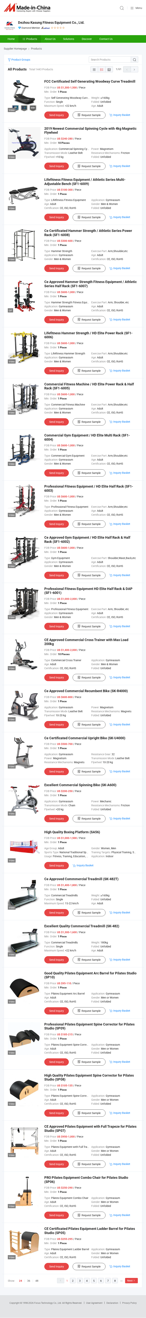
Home (11, 39)
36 (28, 1280)
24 (20, 1280)
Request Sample (91, 115)
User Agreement (94, 1302)
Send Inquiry (56, 115)
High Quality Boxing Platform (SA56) (72, 832)
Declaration (112, 1302)
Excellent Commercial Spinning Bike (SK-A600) (80, 785)
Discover (87, 39)
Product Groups (20, 59)
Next (130, 1280)
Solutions (68, 39)
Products (31, 39)
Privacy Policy (129, 1302)
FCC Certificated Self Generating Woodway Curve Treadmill (89, 81)
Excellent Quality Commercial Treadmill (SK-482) (81, 926)
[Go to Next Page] (134, 69)
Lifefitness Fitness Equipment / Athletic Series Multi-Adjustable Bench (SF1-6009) (84, 182)
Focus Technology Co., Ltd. (48, 1302)
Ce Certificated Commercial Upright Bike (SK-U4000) (84, 738)
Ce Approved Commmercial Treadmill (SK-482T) (81, 879)
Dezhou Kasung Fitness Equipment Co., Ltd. (51, 23)
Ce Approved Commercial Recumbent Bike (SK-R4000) (86, 691)
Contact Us (106, 39)
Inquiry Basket (121, 115)
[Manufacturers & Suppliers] (28, 7)
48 (36, 1280)
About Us (50, 39)
